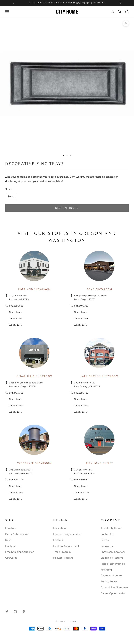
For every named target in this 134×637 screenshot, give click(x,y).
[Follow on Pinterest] (23, 611)
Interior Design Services (67, 534)
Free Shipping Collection (19, 552)
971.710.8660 (81, 479)
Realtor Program (63, 558)
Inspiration (59, 528)
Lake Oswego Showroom (99, 376)
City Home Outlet (99, 463)
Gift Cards (11, 558)
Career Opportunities (113, 593)
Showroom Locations (113, 552)
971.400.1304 (16, 479)
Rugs (8, 540)
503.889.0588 (16, 305)
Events (105, 540)
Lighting (10, 546)
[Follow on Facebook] (6, 611)
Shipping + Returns (112, 558)
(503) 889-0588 (83, 3)
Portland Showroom (34, 289)
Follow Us (107, 546)
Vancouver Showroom (34, 463)
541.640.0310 (81, 305)
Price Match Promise (113, 564)
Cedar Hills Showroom (34, 376)
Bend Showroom (99, 289)
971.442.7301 (16, 392)
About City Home (111, 528)
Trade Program (62, 552)
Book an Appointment (66, 546)
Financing (106, 569)
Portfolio (58, 540)
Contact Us (99, 3)
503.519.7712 (81, 392)
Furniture (10, 528)
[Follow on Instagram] (15, 611)
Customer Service (111, 575)
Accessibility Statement (115, 587)
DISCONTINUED (67, 208)
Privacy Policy (109, 581)
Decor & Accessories (17, 534)
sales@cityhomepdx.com (50, 3)
